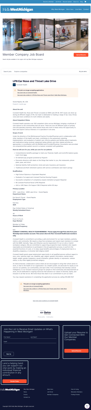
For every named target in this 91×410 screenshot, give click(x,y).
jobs (7, 71)
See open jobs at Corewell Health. (27, 92)
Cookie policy (49, 317)
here (25, 155)
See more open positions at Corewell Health (45, 300)
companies (20, 71)
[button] (87, 406)
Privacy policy (41, 317)
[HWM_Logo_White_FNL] (17, 8)
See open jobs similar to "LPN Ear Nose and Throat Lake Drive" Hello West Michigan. (42, 95)
